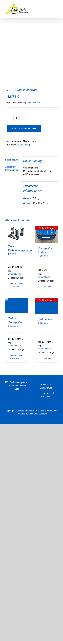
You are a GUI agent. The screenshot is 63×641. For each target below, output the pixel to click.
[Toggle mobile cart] (44, 5)
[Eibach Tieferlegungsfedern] (16, 233)
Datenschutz (46, 388)
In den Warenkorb (24, 128)
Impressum (45, 384)
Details (22, 284)
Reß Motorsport (27, 411)
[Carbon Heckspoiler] (16, 305)
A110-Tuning (24, 144)
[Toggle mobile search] (50, 5)
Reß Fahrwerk (46, 319)
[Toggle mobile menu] (56, 5)
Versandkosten (34, 102)
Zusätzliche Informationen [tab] (11, 168)
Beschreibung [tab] (11, 159)
